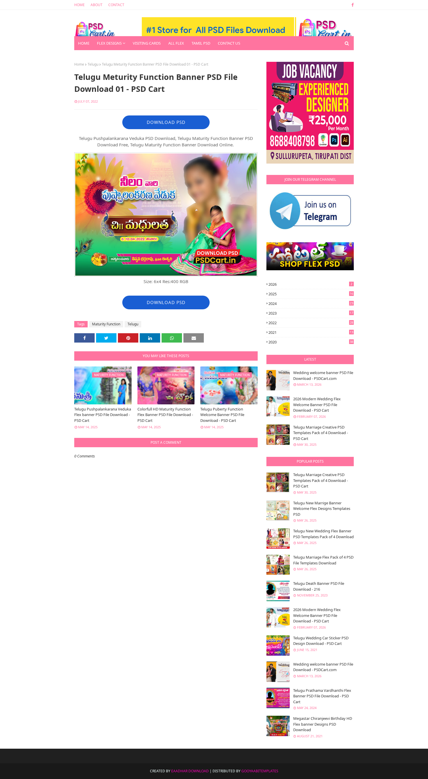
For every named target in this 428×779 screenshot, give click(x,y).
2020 (310, 342)
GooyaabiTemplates (259, 771)
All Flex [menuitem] (176, 43)
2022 (310, 322)
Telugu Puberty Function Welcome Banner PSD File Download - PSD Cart (222, 414)
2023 (310, 313)
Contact (116, 4)
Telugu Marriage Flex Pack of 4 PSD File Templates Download (323, 560)
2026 (310, 284)
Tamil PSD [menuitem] (201, 43)
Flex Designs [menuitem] (109, 43)
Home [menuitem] (83, 43)
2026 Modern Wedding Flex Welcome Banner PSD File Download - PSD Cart (317, 404)
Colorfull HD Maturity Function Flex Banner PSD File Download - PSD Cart (165, 414)
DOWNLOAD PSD (166, 122)
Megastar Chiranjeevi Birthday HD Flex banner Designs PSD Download (322, 724)
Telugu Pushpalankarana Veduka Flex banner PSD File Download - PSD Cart (102, 414)
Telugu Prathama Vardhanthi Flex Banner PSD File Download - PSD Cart (322, 696)
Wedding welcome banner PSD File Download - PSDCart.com (323, 375)
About (96, 4)
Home (79, 4)
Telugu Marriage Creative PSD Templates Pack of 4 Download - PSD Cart (320, 432)
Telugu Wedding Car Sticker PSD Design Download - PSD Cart (321, 640)
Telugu (93, 64)
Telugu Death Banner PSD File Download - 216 (318, 586)
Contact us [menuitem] (229, 43)
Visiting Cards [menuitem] (147, 43)
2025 (310, 293)
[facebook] (351, 5)
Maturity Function (106, 324)
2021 (310, 332)
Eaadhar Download (190, 771)
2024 (310, 303)
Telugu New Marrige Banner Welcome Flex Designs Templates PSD (321, 508)
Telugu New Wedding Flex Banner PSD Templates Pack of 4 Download (323, 533)
